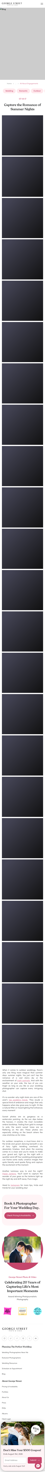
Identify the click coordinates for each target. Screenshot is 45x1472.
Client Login (6, 1419)
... (15, 83)
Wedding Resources (9, 1363)
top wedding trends (18, 1099)
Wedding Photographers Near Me (15, 1352)
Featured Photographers (11, 1357)
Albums (5, 1413)
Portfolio (5, 1392)
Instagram (15, 1185)
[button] (38, 1465)
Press (4, 1402)
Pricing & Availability (10, 1386)
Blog (3, 1374)
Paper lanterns (9, 1173)
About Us (5, 1397)
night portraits (23, 1080)
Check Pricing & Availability (19, 1215)
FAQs (4, 1408)
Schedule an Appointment (12, 1368)
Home (9, 83)
